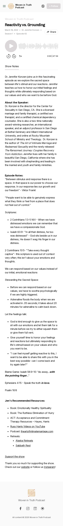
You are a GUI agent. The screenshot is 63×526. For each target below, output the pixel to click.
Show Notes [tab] (12, 66)
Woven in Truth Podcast (23, 6)
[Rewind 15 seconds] (8, 56)
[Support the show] (43, 6)
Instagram (49, 466)
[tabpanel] (31, 273)
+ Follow (53, 6)
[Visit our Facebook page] (20, 508)
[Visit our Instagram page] (27, 508)
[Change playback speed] (20, 56)
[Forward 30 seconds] (14, 56)
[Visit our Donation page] (42, 508)
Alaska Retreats (24, 440)
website (25, 466)
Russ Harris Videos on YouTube (27, 426)
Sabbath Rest (23, 445)
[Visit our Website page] (35, 508)
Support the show (15, 456)
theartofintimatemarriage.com (37, 431)
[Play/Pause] (11, 46)
